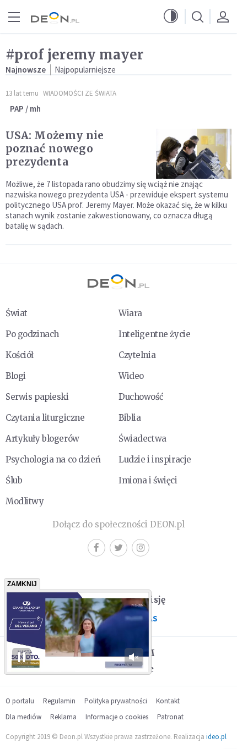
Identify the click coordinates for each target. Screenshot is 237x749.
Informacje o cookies (116, 717)
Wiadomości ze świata (79, 93)
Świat (17, 313)
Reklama (63, 717)
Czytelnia (136, 355)
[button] (171, 16)
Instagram (140, 548)
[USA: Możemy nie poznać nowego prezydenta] (193, 154)
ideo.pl (216, 736)
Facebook (96, 548)
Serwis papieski (37, 397)
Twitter (118, 548)
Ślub (14, 480)
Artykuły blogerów (42, 438)
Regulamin (59, 701)
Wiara (130, 313)
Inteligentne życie (154, 334)
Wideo (131, 376)
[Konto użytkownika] (222, 16)
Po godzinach (32, 334)
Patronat (170, 717)
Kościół (20, 355)
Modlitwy (25, 501)
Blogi (16, 376)
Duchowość (140, 397)
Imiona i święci (147, 480)
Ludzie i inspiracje (154, 459)
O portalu (20, 701)
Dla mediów (23, 717)
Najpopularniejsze (85, 69)
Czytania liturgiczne (45, 417)
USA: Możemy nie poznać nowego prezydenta (55, 148)
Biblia (129, 417)
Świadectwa (142, 438)
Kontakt (168, 701)
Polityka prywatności (115, 701)
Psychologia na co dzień (53, 459)
